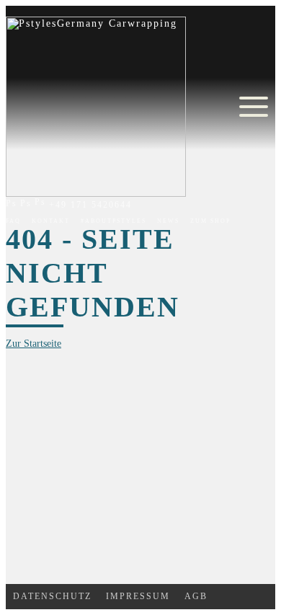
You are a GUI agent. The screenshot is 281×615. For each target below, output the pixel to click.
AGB (196, 596)
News (168, 221)
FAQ (13, 221)
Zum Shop (210, 221)
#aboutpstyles (113, 221)
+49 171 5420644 (88, 205)
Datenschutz (52, 596)
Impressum (138, 596)
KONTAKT (51, 221)
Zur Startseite (33, 343)
